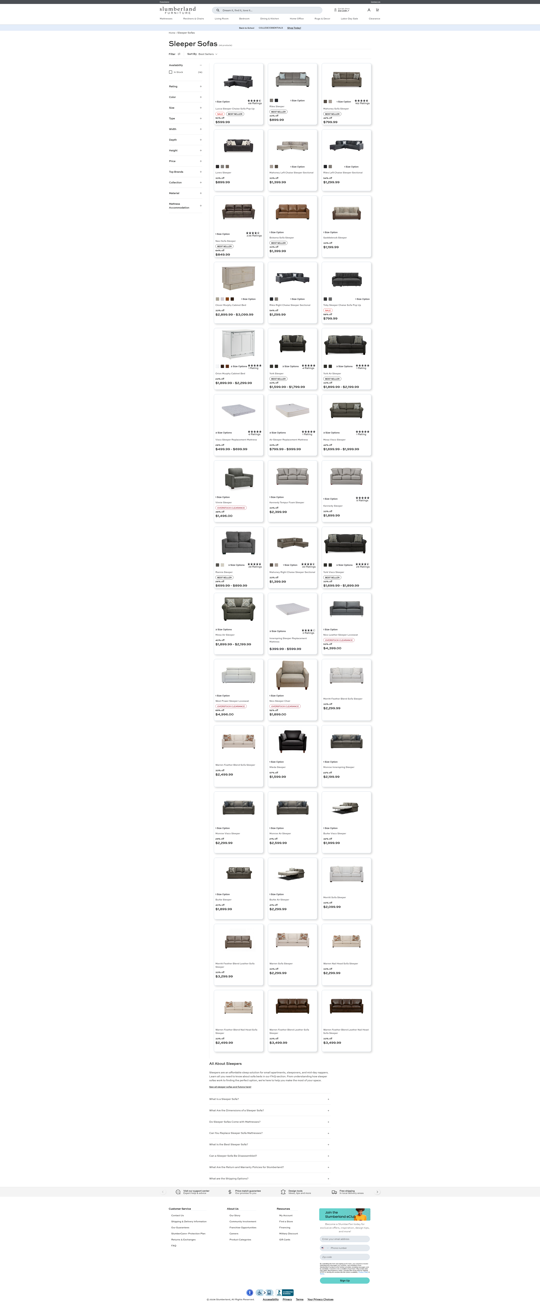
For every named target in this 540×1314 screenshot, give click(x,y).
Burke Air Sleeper (279, 899)
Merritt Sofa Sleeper (334, 897)
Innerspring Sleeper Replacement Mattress (288, 640)
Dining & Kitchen (269, 18)
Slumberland (223, 1299)
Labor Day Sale (349, 18)
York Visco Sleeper (333, 572)
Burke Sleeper (223, 899)
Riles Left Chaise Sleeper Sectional (343, 172)
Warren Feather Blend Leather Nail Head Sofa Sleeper (346, 1031)
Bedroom (244, 18)
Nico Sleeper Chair (279, 700)
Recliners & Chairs (193, 18)
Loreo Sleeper (223, 172)
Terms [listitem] (299, 1299)
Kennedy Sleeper (333, 505)
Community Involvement (243, 1221)
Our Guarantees (180, 1227)
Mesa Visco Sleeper (334, 439)
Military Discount (288, 1233)
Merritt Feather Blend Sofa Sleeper (342, 698)
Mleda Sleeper (277, 767)
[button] (377, 10)
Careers (234, 1233)
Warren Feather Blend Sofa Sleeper (235, 764)
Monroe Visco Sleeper (227, 833)
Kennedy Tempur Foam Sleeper (286, 502)
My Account (285, 1215)
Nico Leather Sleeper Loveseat (340, 634)
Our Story (235, 1215)
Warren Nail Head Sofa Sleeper (340, 963)
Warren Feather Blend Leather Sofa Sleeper (289, 1031)
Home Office (297, 18)
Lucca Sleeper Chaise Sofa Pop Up (235, 108)
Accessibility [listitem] (271, 1299)
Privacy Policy (363, 1272)
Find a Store (286, 1221)
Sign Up (345, 1280)
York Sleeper (276, 373)
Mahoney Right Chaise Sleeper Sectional (292, 572)
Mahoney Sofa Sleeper (336, 108)
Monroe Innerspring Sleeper (338, 767)
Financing (284, 1227)
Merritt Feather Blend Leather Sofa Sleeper (235, 965)
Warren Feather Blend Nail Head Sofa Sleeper (236, 1031)
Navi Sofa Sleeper (225, 240)
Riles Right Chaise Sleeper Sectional (289, 305)
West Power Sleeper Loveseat (232, 700)
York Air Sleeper (332, 373)
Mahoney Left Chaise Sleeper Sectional (291, 172)
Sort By (192, 54)
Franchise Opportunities (243, 1227)
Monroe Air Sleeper (280, 833)
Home (172, 32)
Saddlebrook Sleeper (335, 237)
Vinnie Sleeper (223, 502)
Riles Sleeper (276, 106)
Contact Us (177, 1215)
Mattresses (166, 18)
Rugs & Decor (322, 18)
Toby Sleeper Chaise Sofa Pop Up (342, 305)
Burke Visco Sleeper (334, 833)
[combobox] (267, 10)
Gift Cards (284, 1239)
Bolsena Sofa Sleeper (281, 237)
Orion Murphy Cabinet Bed (230, 373)
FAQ (173, 1245)
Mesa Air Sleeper (225, 634)
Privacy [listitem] (287, 1299)
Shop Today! (294, 27)
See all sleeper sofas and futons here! (230, 1086)
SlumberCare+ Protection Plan (188, 1233)
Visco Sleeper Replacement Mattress (236, 439)
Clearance (374, 18)
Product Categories (240, 1239)
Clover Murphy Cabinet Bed (230, 305)
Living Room (222, 18)
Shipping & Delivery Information (189, 1221)
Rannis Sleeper (224, 572)
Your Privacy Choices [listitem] (320, 1299)
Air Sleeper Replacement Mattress (288, 439)
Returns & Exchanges (183, 1239)
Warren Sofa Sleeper (281, 963)
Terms (322, 1274)
